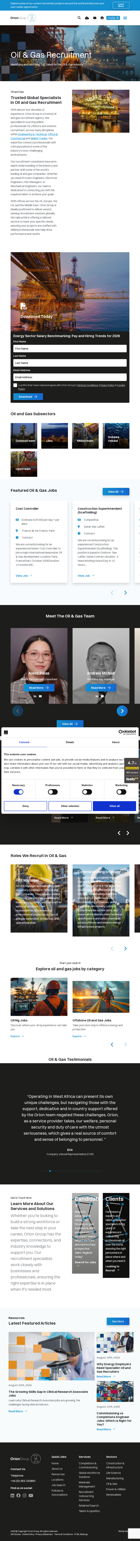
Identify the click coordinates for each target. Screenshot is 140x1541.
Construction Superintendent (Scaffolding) (100, 510)
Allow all (114, 806)
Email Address (21, 370)
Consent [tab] (24, 742)
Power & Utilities (116, 1489)
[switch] (53, 792)
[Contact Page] (94, 18)
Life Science (113, 1472)
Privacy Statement (44, 1534)
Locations (58, 1479)
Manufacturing (114, 1478)
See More (118, 1321)
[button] (125, 592)
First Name (19, 341)
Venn (127, 1531)
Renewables (113, 1494)
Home (55, 1463)
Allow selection (70, 806)
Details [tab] (70, 742)
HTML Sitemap (81, 1534)
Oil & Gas (111, 1483)
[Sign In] (102, 18)
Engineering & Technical (32, 134)
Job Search (58, 1485)
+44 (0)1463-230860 (23, 1481)
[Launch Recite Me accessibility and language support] (113, 18)
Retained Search (89, 1505)
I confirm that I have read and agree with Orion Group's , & (71, 387)
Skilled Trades (39, 138)
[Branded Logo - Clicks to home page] (23, 18)
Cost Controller (27, 509)
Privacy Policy (106, 385)
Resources (58, 1474)
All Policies (16, 1534)
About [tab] (116, 742)
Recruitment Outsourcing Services (86, 1496)
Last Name (19, 355)
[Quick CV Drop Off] (87, 18)
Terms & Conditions (87, 385)
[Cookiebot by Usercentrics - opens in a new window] (121, 732)
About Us (57, 1468)
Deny (26, 806)
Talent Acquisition (89, 1511)
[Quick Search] (79, 17)
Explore (15, 1036)
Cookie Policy (28, 1534)
